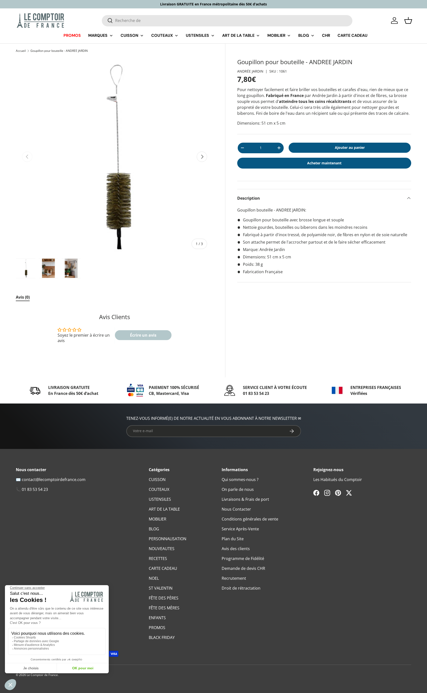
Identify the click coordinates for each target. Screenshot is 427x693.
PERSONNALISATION (167, 538)
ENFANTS (157, 617)
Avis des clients (236, 548)
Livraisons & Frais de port (245, 499)
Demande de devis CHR (243, 568)
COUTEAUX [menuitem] (162, 35)
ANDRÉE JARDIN (250, 71)
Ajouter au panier (350, 147)
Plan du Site (233, 538)
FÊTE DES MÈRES (164, 608)
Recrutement (234, 578)
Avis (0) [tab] (23, 297)
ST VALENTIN (160, 588)
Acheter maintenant (324, 163)
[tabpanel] (114, 331)
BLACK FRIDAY (162, 637)
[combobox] (227, 20)
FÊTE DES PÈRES (163, 598)
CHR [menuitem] (326, 35)
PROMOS (157, 627)
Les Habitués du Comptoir (337, 479)
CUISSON (157, 479)
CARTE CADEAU (163, 568)
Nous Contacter (236, 509)
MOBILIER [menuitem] (276, 35)
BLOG (154, 529)
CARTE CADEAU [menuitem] (352, 35)
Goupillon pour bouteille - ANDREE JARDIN (59, 50)
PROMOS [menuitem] (72, 35)
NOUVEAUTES (161, 548)
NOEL (154, 578)
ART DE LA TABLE (164, 509)
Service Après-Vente (240, 529)
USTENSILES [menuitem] (197, 35)
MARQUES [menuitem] (97, 35)
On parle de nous (238, 489)
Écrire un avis (143, 335)
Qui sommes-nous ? (240, 479)
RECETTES (158, 558)
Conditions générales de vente (250, 519)
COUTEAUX (159, 489)
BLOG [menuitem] (303, 35)
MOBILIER (157, 519)
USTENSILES (160, 499)
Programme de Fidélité (243, 558)
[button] (408, 20)
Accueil (21, 50)
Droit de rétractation (241, 588)
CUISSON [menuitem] (129, 35)
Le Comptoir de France (42, 675)
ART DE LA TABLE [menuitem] (238, 35)
